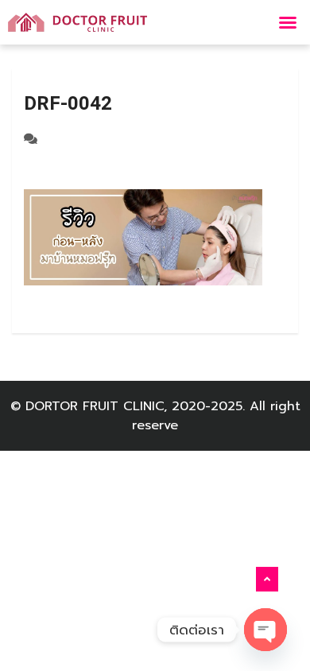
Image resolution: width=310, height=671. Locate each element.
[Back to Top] (267, 579)
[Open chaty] (265, 629)
